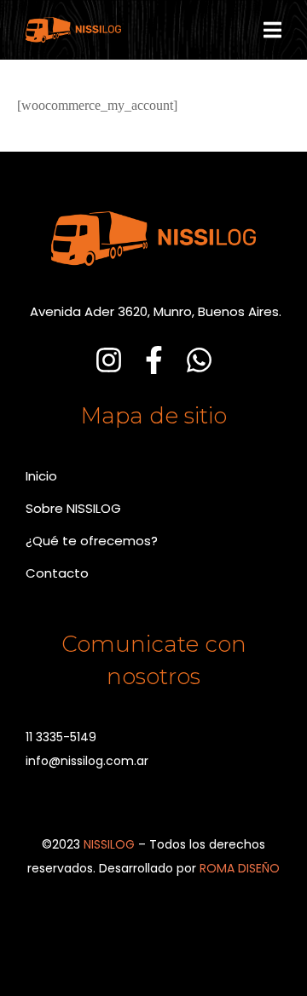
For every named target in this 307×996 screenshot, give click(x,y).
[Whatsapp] (199, 360)
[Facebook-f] (154, 360)
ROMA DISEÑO (240, 868)
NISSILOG (109, 844)
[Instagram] (109, 360)
